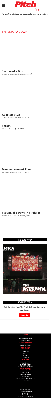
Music (25, 353)
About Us (25, 373)
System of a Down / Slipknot (21, 212)
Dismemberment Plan (16, 169)
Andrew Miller (9, 216)
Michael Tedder (9, 172)
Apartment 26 (11, 114)
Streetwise (25, 340)
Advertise (25, 376)
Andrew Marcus (9, 74)
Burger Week (25, 365)
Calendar (26, 363)
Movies (25, 355)
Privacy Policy (25, 389)
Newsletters (25, 374)
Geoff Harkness (9, 118)
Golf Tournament (25, 367)
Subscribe (25, 315)
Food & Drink (25, 346)
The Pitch (25, 4)
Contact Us (25, 380)
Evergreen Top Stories (25, 378)
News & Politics (25, 338)
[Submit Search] (37, 10)
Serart (6, 125)
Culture (25, 351)
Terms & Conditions (25, 391)
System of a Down (14, 71)
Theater (25, 357)
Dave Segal (7, 129)
